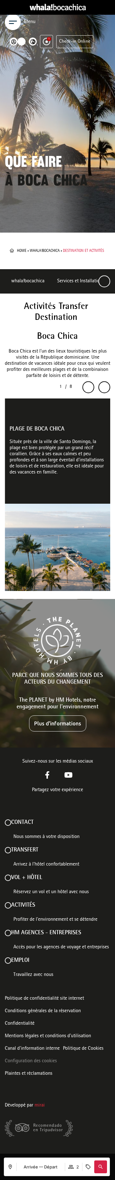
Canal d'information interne (32, 1048)
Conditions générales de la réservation (43, 1011)
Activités (40, 307)
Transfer (73, 307)
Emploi (20, 960)
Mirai (39, 1105)
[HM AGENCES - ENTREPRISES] (8, 933)
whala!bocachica (45, 251)
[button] (100, 1166)
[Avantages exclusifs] (46, 41)
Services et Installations (80, 281)
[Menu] (13, 22)
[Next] (104, 281)
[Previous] (88, 387)
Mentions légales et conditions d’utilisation (48, 1036)
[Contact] (8, 822)
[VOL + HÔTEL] (8, 878)
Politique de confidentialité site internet (44, 998)
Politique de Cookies (83, 1048)
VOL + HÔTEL (26, 878)
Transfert (24, 850)
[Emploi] (8, 960)
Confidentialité (19, 1023)
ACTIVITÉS (23, 905)
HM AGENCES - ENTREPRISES (46, 933)
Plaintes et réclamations (28, 1073)
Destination (56, 317)
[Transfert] (8, 850)
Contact (22, 822)
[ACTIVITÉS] (8, 905)
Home (22, 251)
